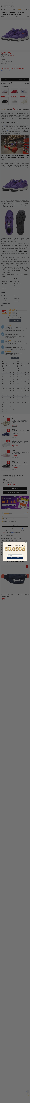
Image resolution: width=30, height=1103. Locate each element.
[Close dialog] (26, 542)
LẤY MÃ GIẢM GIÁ (15, 557)
